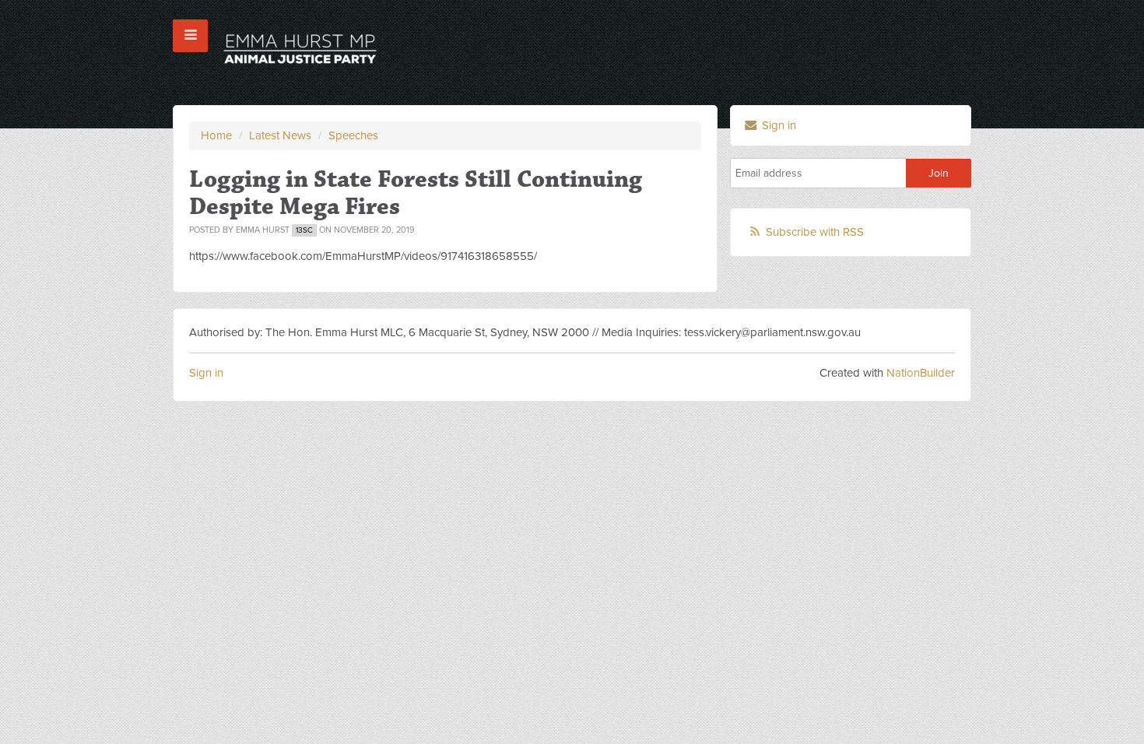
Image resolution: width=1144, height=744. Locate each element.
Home (216, 135)
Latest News (280, 135)
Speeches (353, 135)
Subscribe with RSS (815, 232)
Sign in (777, 125)
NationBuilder (920, 373)
